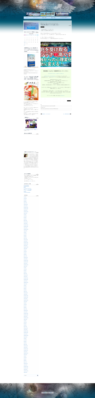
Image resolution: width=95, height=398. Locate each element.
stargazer (25, 191)
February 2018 (26, 345)
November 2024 (26, 226)
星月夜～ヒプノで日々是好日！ (28, 189)
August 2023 (25, 248)
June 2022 (25, 269)
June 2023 (25, 251)
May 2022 (25, 270)
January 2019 (25, 329)
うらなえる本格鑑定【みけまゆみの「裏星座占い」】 (31, 129)
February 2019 (26, 328)
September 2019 (26, 317)
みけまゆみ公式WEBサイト (64, 17)
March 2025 (25, 220)
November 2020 (26, 297)
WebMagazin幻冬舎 (26, 186)
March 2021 (25, 291)
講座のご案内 (44, 17)
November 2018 (26, 332)
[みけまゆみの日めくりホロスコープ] (47, 5)
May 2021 (25, 288)
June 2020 (25, 304)
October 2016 (25, 369)
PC (51, 392)
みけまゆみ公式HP (26, 185)
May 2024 (25, 235)
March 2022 (25, 273)
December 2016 (26, 366)
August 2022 (25, 266)
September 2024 (26, 229)
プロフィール (35, 17)
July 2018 (25, 338)
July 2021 (25, 285)
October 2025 (25, 210)
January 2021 (25, 294)
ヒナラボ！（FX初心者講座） (28, 190)
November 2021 (26, 279)
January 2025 (25, 223)
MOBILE (44, 392)
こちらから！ (62, 95)
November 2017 (26, 350)
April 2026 (25, 201)
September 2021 (26, 282)
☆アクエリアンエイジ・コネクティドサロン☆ (56, 73)
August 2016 (25, 372)
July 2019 (25, 320)
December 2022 (26, 260)
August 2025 (25, 213)
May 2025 (25, 217)
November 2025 (26, 208)
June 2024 (25, 233)
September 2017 (26, 353)
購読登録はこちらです (31, 27)
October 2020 (25, 298)
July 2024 (25, 232)
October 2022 (25, 263)
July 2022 (25, 267)
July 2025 (25, 214)
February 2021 (26, 292)
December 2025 (26, 207)
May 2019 (25, 323)
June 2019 (25, 322)
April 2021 (25, 289)
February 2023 (26, 257)
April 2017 (25, 360)
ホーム (27, 17)
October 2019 (25, 316)
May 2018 (25, 341)
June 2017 (25, 357)
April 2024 (25, 236)
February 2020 (26, 310)
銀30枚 (25, 187)
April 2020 (25, 307)
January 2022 (25, 276)
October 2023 (25, 245)
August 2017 (25, 354)
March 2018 (25, 344)
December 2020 (26, 295)
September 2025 (26, 211)
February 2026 (26, 204)
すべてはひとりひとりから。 (28, 188)
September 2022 (26, 264)
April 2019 (25, 325)
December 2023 (26, 242)
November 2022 (26, 261)
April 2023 (25, 254)
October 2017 (25, 351)
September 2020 (26, 300)
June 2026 (25, 198)
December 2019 (26, 313)
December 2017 (26, 348)
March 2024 (25, 238)
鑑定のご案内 (53, 17)
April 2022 (25, 272)
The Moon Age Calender (27, 192)
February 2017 (26, 363)
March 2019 (25, 326)
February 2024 (26, 239)
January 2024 (25, 241)
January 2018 (25, 347)
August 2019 (25, 319)
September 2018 (26, 335)
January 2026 (25, 205)
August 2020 (25, 301)
